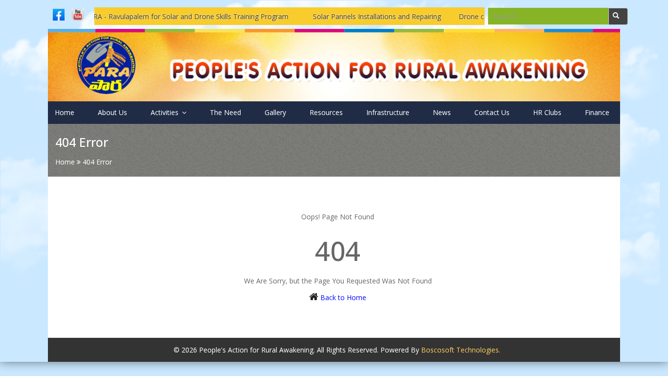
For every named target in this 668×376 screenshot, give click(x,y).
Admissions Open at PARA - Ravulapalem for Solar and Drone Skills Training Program (141, 16)
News (442, 112)
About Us (112, 112)
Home (64, 112)
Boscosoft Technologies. (460, 349)
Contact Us (492, 112)
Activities (165, 112)
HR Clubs (547, 112)
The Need (225, 112)
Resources (326, 112)
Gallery (275, 112)
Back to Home (343, 297)
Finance (597, 112)
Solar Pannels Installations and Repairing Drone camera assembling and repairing (432, 16)
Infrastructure (387, 112)
